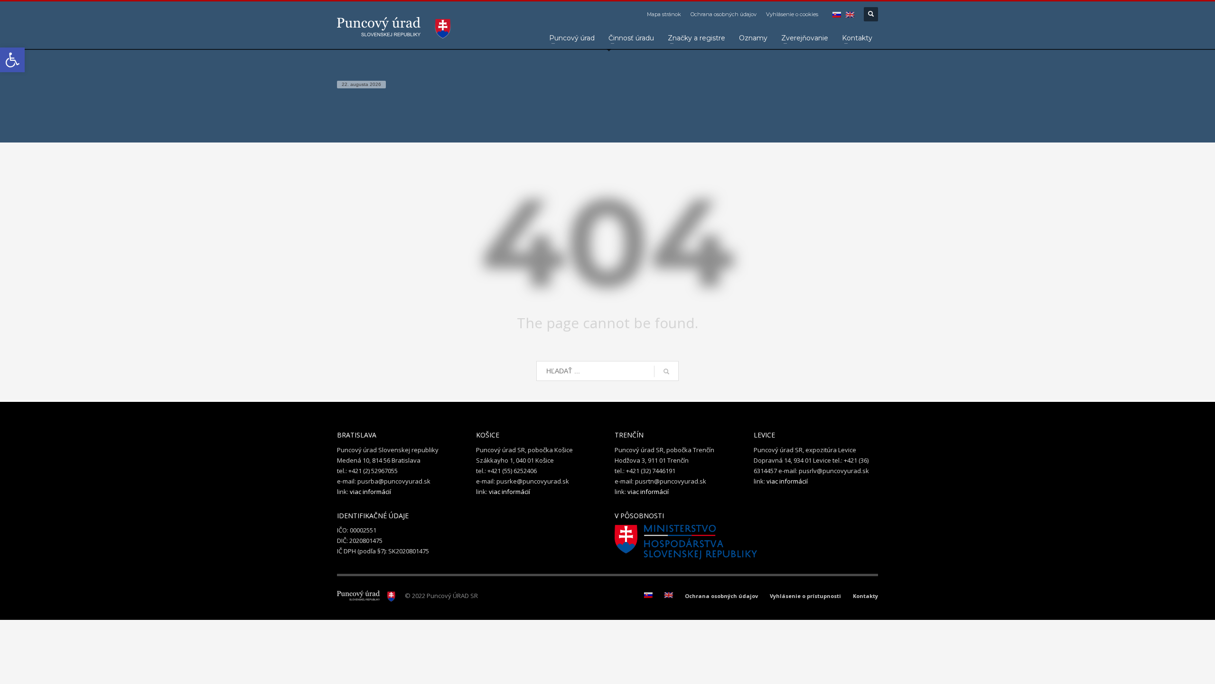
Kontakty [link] (865, 595)
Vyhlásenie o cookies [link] (792, 14)
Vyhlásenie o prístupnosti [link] (805, 595)
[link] (12, 60)
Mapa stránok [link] (664, 14)
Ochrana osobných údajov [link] (724, 14)
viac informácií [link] (370, 491)
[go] (666, 371)
